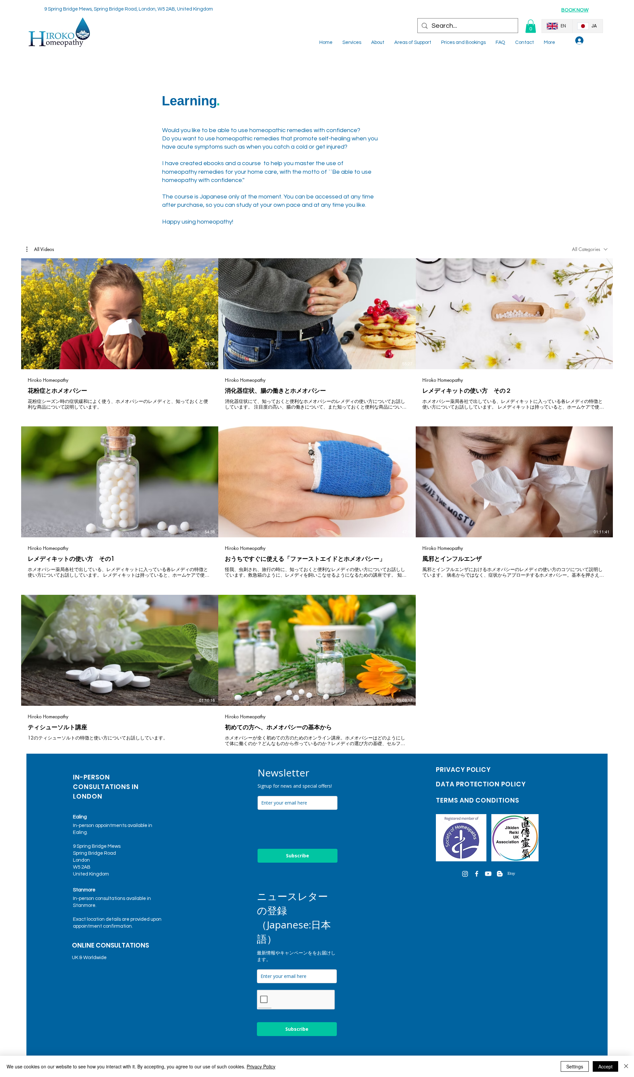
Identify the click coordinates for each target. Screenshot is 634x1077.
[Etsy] (511, 874)
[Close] (626, 1066)
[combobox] (590, 249)
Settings (574, 1066)
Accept (605, 1066)
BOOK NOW (574, 10)
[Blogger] (500, 874)
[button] (530, 26)
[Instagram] (465, 874)
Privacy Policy (261, 1066)
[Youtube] (488, 874)
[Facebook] (476, 874)
